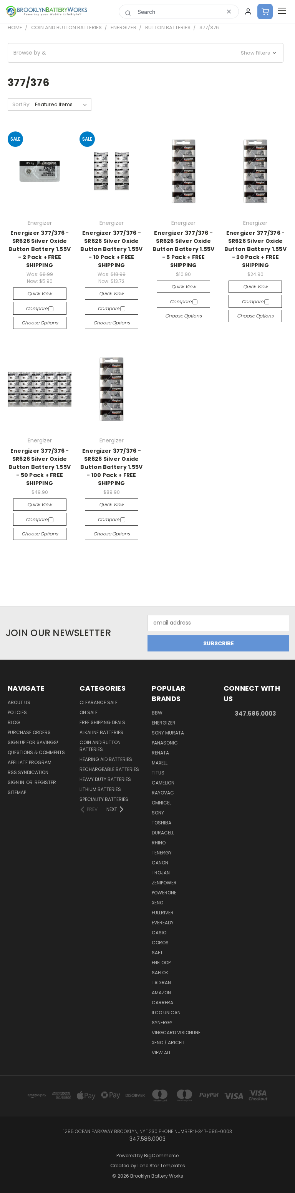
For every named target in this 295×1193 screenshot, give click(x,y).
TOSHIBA (161, 822)
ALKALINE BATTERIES (101, 732)
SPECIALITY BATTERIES (104, 799)
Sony (158, 812)
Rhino (159, 842)
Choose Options (40, 322)
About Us (19, 702)
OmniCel (161, 802)
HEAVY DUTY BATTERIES (105, 779)
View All (161, 1052)
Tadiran (161, 982)
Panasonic (165, 742)
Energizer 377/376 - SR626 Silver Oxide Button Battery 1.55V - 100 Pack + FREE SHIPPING (111, 467)
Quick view (39, 293)
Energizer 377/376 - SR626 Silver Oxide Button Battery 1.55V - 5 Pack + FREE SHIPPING (183, 249)
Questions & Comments (36, 752)
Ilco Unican (166, 1012)
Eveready (163, 922)
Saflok (160, 972)
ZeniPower (164, 882)
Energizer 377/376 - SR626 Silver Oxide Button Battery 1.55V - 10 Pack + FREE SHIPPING (111, 249)
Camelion (163, 782)
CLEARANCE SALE (99, 702)
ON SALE (89, 712)
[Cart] (265, 11)
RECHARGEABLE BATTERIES (109, 769)
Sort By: (21, 104)
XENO (157, 902)
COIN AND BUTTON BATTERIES (100, 746)
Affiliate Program (29, 762)
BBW (157, 712)
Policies (17, 712)
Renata (160, 752)
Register (45, 782)
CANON (160, 862)
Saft (157, 952)
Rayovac (163, 792)
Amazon (161, 992)
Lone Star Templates (161, 1165)
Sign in (16, 782)
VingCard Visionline (176, 1032)
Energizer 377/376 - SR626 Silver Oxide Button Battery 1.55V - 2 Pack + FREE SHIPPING (39, 249)
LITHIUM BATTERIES (100, 789)
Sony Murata (168, 732)
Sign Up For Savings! (33, 742)
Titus (158, 772)
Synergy (162, 1022)
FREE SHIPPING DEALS (102, 722)
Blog (14, 722)
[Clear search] (229, 11)
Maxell (159, 762)
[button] (145, 53)
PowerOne (164, 892)
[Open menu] (282, 11)
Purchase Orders (29, 732)
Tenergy (162, 852)
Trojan (161, 872)
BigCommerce (161, 1155)
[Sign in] (248, 11)
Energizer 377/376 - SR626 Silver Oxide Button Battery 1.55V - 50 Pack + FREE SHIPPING (39, 467)
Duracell (163, 832)
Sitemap (17, 792)
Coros (160, 942)
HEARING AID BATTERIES (106, 759)
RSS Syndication (28, 772)
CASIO (159, 932)
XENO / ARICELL (168, 1042)
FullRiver (163, 912)
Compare (37, 308)
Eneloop (161, 962)
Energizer (164, 722)
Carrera (162, 1002)
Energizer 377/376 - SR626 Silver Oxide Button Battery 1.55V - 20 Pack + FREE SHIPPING (255, 249)
